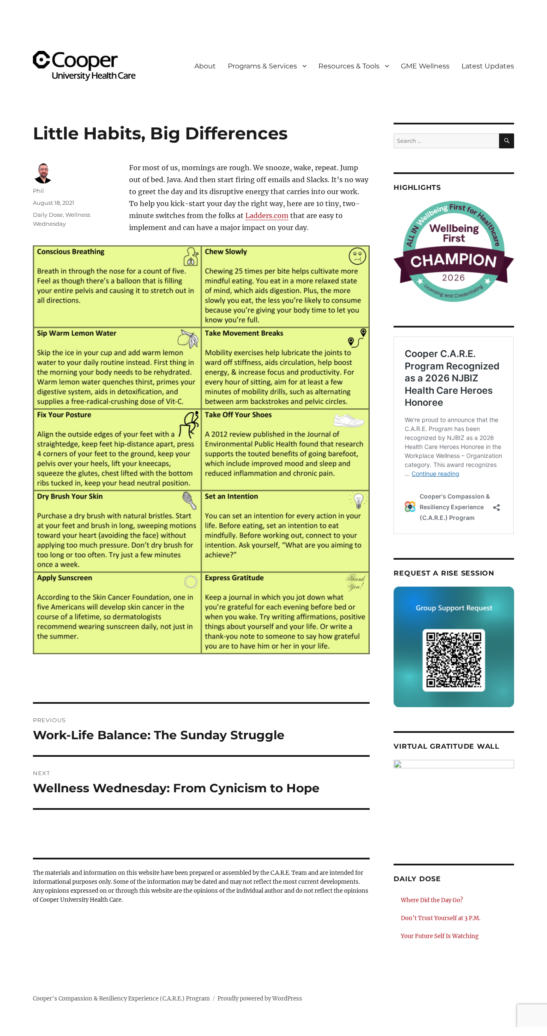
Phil (38, 190)
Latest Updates (488, 66)
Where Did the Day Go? (432, 900)
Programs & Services (262, 66)
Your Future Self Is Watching (440, 936)
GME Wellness (425, 66)
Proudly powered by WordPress (260, 998)
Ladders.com (266, 215)
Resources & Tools (348, 66)
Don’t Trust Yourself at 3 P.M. (440, 918)
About (205, 66)
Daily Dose (48, 214)
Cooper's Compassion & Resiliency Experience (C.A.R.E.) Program (121, 998)
